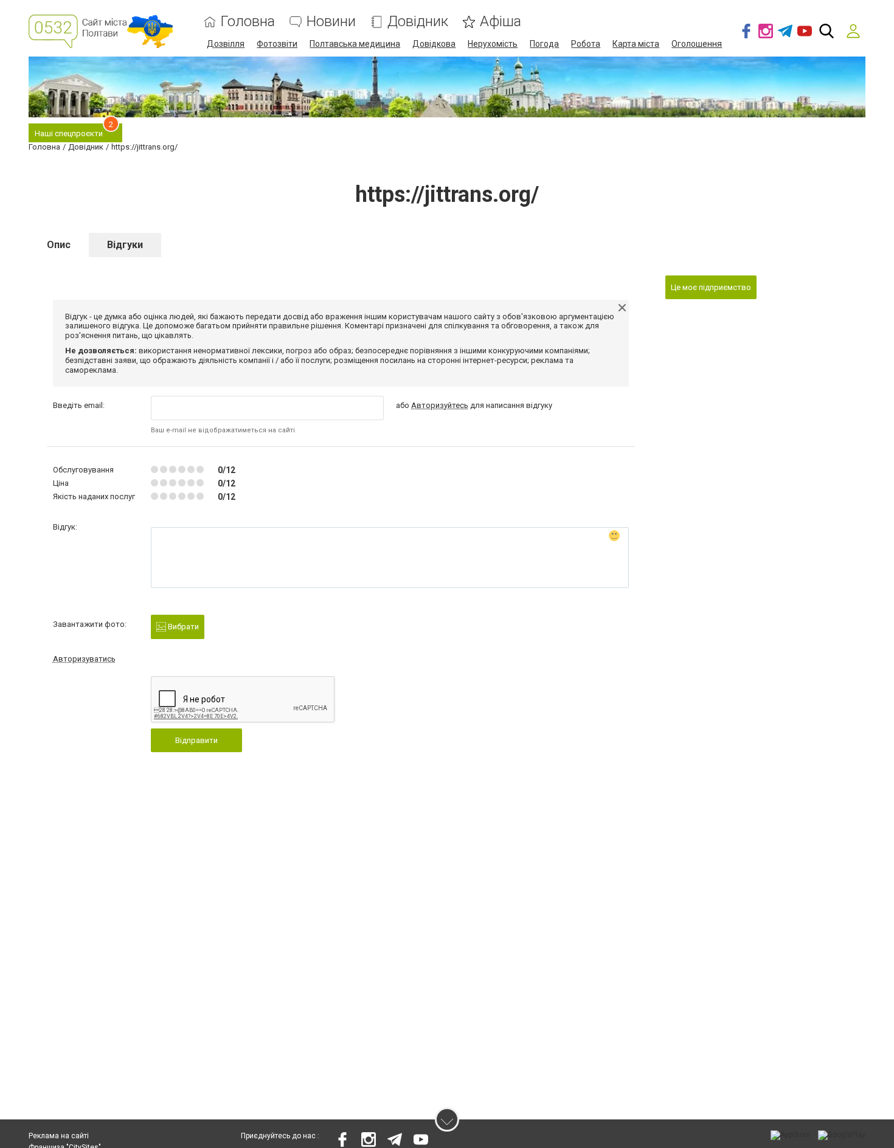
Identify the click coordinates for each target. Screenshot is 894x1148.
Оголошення (696, 44)
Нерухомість (493, 44)
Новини (331, 21)
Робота (585, 44)
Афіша (500, 21)
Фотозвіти (277, 44)
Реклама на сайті (59, 1136)
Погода (544, 44)
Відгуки (125, 245)
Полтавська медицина (355, 44)
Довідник (417, 21)
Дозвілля (225, 44)
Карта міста (635, 44)
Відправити (196, 740)
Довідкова (434, 44)
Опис (59, 245)
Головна (248, 21)
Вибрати (182, 626)
